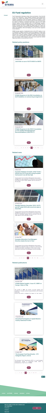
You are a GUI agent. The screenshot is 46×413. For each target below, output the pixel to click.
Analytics (7, 409)
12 (38, 258)
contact (3, 393)
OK (37, 408)
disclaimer (22, 393)
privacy (28, 393)
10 (38, 147)
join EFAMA (9, 393)
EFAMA (8, 3)
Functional (7, 407)
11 (35, 258)
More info (7, 411)
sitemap (16, 393)
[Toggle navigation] (42, 4)
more (29, 75)
